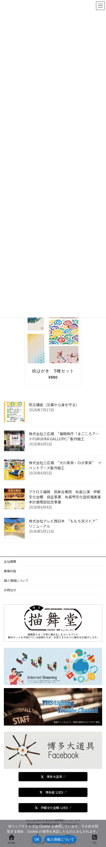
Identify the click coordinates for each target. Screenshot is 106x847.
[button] (53, 776)
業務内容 (10, 571)
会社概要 (10, 561)
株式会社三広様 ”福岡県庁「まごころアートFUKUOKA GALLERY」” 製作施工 (64, 436)
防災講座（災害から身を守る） (54, 404)
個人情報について (16, 580)
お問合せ (10, 590)
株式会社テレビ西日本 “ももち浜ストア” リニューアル (65, 523)
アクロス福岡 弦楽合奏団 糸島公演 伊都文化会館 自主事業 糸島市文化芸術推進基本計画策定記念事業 (65, 496)
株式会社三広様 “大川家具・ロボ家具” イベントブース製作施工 (65, 465)
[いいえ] (99, 833)
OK (36, 839)
